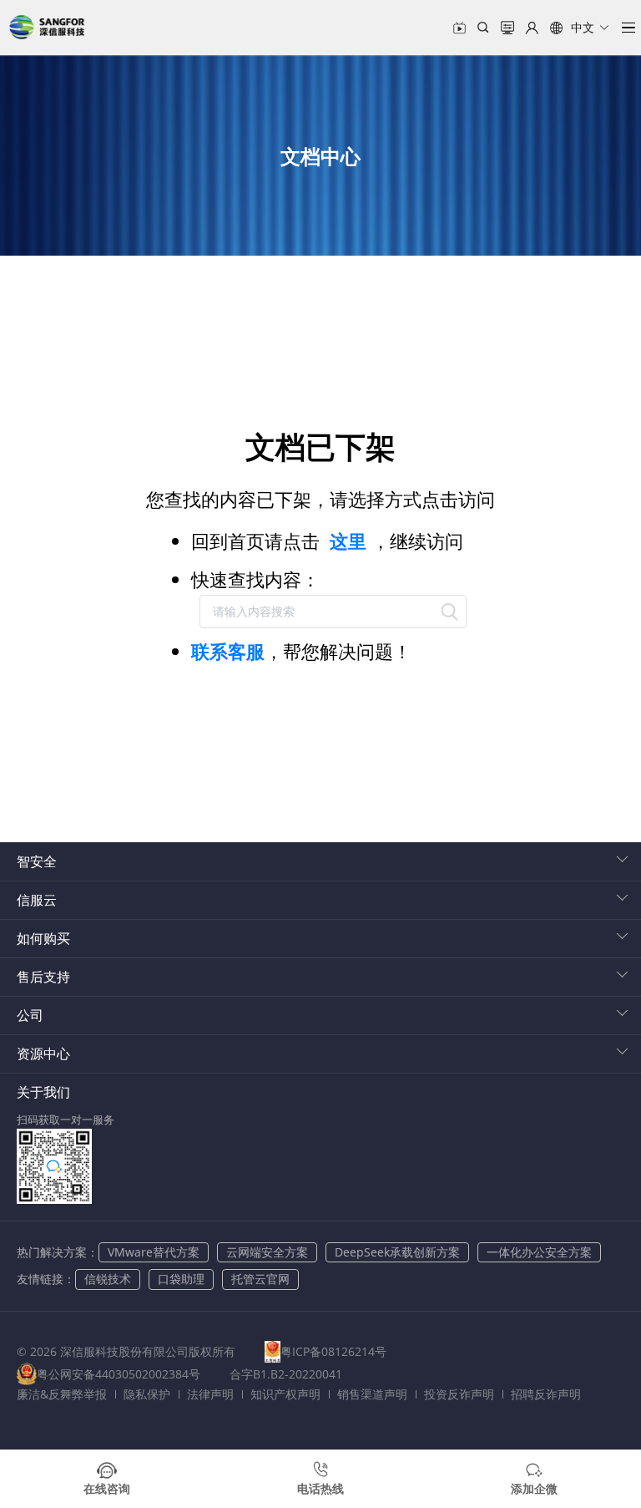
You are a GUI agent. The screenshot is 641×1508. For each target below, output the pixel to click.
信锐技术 (107, 1279)
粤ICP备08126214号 (333, 1351)
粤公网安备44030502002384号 (118, 1374)
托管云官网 (260, 1279)
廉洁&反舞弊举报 (62, 1394)
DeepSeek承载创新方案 (397, 1252)
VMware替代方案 (153, 1252)
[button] (580, 27)
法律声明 (210, 1394)
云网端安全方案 (267, 1252)
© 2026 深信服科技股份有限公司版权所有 (126, 1351)
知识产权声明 (285, 1394)
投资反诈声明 (459, 1394)
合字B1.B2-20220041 (286, 1374)
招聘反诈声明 (546, 1394)
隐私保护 (147, 1394)
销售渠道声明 (372, 1394)
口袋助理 (181, 1279)
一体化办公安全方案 (539, 1252)
